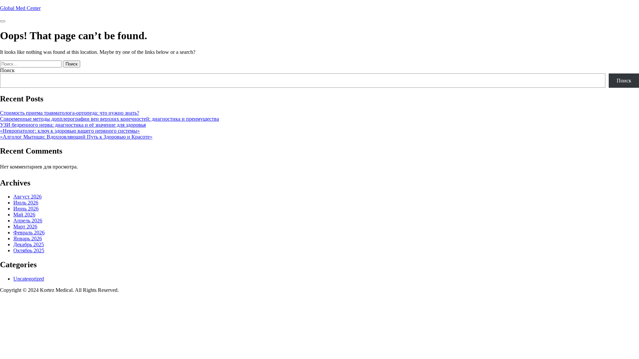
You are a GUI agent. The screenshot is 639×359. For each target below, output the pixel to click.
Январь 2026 (27, 238)
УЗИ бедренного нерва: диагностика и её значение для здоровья (73, 125)
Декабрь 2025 (28, 244)
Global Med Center (20, 8)
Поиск (7, 70)
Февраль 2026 (29, 232)
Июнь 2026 (26, 208)
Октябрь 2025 (28, 250)
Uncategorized (28, 279)
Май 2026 (24, 214)
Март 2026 (25, 226)
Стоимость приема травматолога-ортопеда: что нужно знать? (69, 113)
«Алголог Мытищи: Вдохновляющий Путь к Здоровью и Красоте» (76, 137)
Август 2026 (27, 196)
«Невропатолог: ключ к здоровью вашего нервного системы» (70, 131)
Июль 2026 (25, 202)
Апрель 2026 (27, 220)
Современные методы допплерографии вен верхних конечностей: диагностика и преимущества (109, 119)
